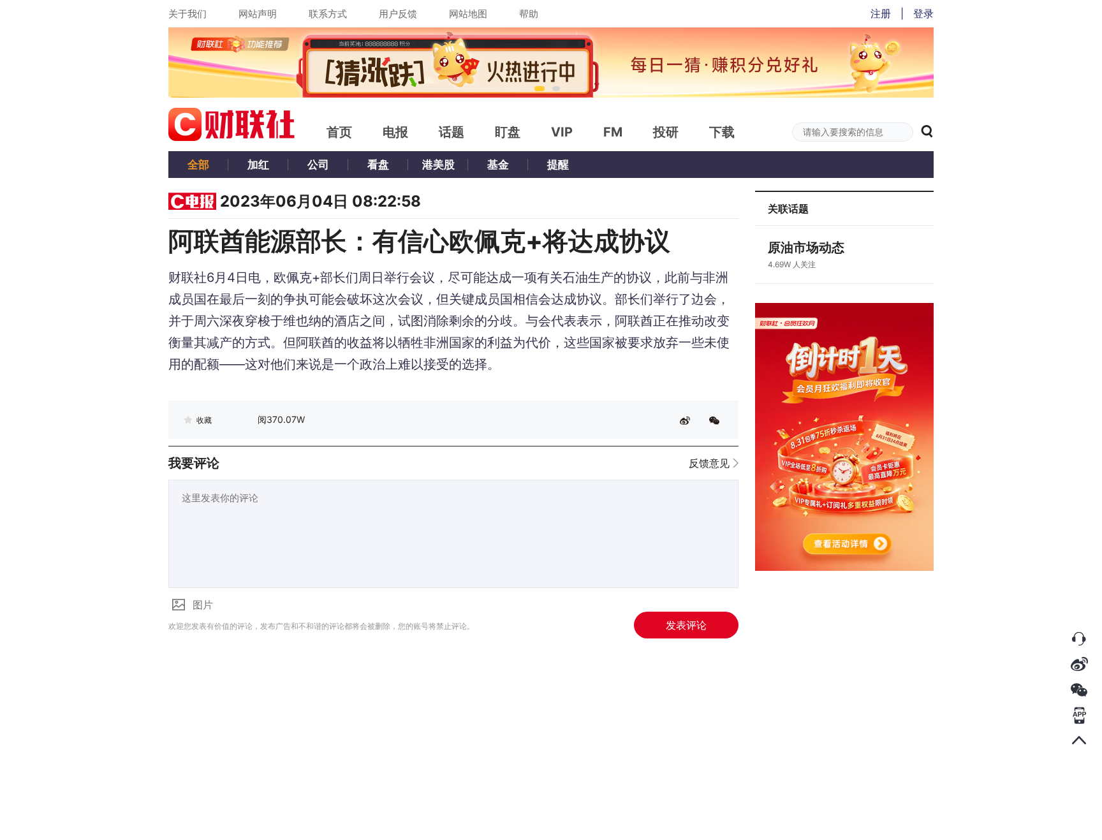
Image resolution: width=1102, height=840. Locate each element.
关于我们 (187, 14)
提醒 (558, 164)
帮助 (528, 14)
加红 (258, 164)
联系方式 (328, 14)
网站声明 (258, 14)
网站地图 (468, 14)
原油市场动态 (806, 247)
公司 (318, 164)
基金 (498, 164)
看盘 (378, 164)
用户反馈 (398, 14)
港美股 (438, 164)
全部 (198, 164)
